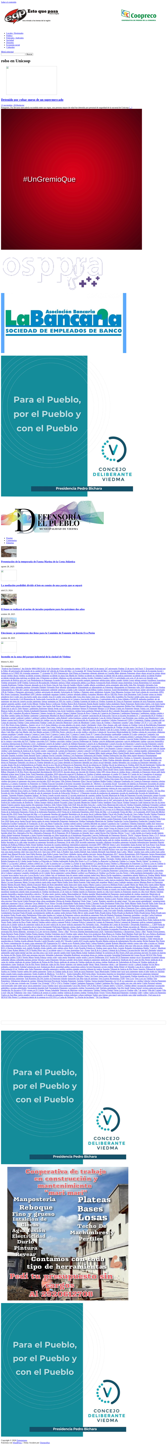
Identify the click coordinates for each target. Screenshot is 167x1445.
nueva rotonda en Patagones (151, 899)
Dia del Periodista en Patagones (119, 767)
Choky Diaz (102, 725)
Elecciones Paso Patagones (135, 779)
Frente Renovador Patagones (134, 819)
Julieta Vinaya (93, 856)
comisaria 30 (24, 737)
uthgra (133, 985)
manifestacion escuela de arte (61, 877)
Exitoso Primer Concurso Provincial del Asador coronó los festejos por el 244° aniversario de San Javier (90, 800)
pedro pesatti (89, 913)
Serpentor (72, 957)
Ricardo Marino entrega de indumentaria (112, 941)
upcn (56, 985)
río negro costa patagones (32, 943)
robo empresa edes (8, 946)
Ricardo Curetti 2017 (56, 941)
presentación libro (88, 927)
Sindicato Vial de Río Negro (28, 964)
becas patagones (117, 706)
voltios (146, 993)
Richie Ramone (149, 941)
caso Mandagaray (152, 718)
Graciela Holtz (20, 828)
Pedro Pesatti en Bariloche (123, 913)
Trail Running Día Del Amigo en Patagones (43, 978)
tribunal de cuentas (28, 981)
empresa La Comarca (10, 784)
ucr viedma (138, 981)
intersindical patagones (79, 845)
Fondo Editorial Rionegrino (91, 816)
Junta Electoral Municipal (32, 859)
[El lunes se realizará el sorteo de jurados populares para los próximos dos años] (9, 604)
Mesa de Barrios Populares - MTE (150, 887)
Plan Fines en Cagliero (30, 920)
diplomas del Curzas (133, 769)
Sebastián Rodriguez (71, 955)
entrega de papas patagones (97, 788)
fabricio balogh (53, 802)
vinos (29, 993)
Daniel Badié (123, 753)
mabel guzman (84, 875)
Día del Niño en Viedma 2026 (93, 767)
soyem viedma (107, 967)
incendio (67, 840)
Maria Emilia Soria (65, 882)
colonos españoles (8, 734)
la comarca (154, 861)
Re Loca (146, 934)
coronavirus (128, 748)
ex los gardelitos (40, 800)
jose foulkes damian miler (28, 849)
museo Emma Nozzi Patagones (61, 896)
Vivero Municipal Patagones (117, 993)
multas (64, 894)
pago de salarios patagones (35, 906)
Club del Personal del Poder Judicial (141, 730)
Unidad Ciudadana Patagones (82, 983)
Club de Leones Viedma (116, 730)
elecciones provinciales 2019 (39, 781)
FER (74, 805)
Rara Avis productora (92, 934)
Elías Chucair (86, 781)
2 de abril (90, 668)
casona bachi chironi (15, 720)
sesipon (133, 957)
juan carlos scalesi (148, 852)
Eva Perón (153, 798)
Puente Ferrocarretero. (156, 931)
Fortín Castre (122, 816)
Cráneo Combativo (118, 751)
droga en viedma (118, 772)
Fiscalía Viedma (150, 814)
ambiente (54, 690)
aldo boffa (124, 685)
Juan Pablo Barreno (34, 854)
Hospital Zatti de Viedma (64, 838)
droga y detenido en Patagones (138, 772)
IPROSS (105, 845)
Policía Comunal (72, 922)
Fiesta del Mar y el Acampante (107, 812)
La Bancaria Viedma (117, 861)
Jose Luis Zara (80, 849)
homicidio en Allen (51, 835)
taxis (123, 971)
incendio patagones (88, 842)
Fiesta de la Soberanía (156, 809)
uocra (25, 985)
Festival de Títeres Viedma (137, 807)
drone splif (155, 772)
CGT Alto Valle (155, 722)
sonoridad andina (63, 967)
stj (126, 967)
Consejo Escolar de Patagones (121, 744)
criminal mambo (140, 751)
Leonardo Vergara (8, 870)
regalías (157, 936)
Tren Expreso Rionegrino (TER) (111, 978)
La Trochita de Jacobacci (20, 866)
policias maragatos (74, 924)
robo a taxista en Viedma (154, 943)
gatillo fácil (150, 823)
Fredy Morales (14, 819)
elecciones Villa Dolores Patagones (66, 781)
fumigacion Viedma (77, 821)
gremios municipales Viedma (51, 828)
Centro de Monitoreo (81, 722)
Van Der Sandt (123, 988)
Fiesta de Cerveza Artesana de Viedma (78, 809)
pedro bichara (66, 913)
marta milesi (154, 884)
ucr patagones (127, 981)
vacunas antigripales (18, 988)
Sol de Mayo (154, 964)
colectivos (92, 732)
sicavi (138, 957)
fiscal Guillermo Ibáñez (98, 814)
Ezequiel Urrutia (150, 800)
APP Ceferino (36, 694)
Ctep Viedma (36, 753)
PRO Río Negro (69, 929)
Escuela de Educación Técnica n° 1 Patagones (71, 793)
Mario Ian (134, 884)
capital (12, 718)
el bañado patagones (102, 774)
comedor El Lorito (129, 734)
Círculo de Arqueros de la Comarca (149, 727)
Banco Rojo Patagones (77, 704)
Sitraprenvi (123, 964)
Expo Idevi (138, 800)
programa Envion (153, 929)
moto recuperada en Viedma (36, 892)
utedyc (112, 985)
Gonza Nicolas (7, 828)
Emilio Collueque (113, 781)
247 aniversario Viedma (114, 668)
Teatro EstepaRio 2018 (76, 974)
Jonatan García (93, 847)
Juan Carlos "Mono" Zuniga (128, 852)
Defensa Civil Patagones (73, 755)
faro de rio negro (158, 802)
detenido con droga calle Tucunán (136, 760)
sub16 (153, 967)
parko (41, 908)
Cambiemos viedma (147, 713)
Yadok (95, 995)
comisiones (82, 739)
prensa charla (75, 927)
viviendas (133, 993)
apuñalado (46, 694)
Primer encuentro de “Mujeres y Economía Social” (143, 927)
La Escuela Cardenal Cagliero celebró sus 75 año (29, 863)
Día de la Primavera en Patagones (68, 765)
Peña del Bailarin (107, 915)
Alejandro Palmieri (38, 687)
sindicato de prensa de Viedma (72, 962)
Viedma (96, 990)
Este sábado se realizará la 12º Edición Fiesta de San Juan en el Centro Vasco (102, 798)
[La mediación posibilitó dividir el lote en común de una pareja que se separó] (9, 580)
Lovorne (4, 875)
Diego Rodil (108, 769)
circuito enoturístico (71, 727)
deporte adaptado (29, 758)
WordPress (17, 1443)
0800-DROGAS (38, 668)
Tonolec (116, 976)
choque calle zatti (114, 725)
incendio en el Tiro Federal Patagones (136, 840)
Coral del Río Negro (95, 748)
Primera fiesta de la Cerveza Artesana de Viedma (42, 929)
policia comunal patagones (151, 922)
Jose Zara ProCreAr (33, 852)
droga (108, 772)
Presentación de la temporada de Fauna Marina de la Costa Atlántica (38, 561)
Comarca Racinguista (102, 734)
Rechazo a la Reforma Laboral (20, 936)
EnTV (144, 788)
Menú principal (7, 52)
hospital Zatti (48, 838)
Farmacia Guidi (136, 802)
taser (119, 971)
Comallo (19, 734)
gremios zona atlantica (88, 828)
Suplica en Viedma (9, 971)
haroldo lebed (6, 833)
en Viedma (43, 784)
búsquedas (155, 711)
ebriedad (4, 774)
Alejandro (141, 685)
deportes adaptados (61, 758)
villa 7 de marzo (140, 990)
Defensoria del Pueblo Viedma (96, 755)
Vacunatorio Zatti (92, 988)
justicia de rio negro (130, 859)
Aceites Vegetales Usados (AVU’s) (101, 678)
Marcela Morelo (146, 877)
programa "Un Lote (92, 929)
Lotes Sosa (158, 873)
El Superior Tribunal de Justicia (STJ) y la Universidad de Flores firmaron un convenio (94, 776)
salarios (160, 950)
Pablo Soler (153, 903)
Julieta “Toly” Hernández (109, 856)
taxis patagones (132, 971)
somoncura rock (33, 967)
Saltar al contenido (8, 2)
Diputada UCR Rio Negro (18, 772)
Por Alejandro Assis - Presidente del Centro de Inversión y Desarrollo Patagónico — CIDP (119, 924)
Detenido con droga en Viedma (30, 762)
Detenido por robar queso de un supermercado (32, 99)
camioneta (34, 715)
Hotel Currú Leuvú (83, 838)
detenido (118, 760)
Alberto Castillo (82, 685)
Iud (144, 845)
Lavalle (10, 868)
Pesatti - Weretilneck (39, 917)
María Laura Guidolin (117, 882)
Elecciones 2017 (154, 776)
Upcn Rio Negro (79, 985)
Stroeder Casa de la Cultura (139, 967)
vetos (80, 990)
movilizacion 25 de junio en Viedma (64, 892)
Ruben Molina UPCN (22, 950)
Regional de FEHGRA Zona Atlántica (34, 939)
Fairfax (100, 802)
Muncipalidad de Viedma (77, 894)
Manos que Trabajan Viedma (101, 877)
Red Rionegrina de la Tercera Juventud (109, 936)
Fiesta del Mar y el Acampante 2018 (135, 812)
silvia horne (78, 960)
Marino (4, 884)
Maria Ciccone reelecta (32, 882)
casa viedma (139, 718)
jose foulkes (12, 849)
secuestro (108, 955)
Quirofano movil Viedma (62, 934)
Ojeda (83, 901)
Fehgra (59, 805)
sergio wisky (52, 957)
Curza (79, 753)
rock (24, 948)
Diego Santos (119, 769)
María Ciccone (158, 880)
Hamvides (155, 830)
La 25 (86, 861)
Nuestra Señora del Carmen (128, 899)
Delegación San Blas (118, 755)
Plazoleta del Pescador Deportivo (96, 920)
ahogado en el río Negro (42, 685)
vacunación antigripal (146, 985)
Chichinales (91, 725)
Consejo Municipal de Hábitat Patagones (30, 746)
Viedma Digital (106, 990)
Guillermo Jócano (38, 830)
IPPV (99, 845)
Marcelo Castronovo (14, 880)
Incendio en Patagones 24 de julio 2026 (63, 842)
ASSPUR (134, 699)
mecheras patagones (113, 887)
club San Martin (21, 732)
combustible (116, 734)
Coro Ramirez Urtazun (113, 748)
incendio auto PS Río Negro (82, 840)
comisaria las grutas (86, 737)
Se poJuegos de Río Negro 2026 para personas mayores (125, 953)
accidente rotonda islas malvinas (14, 678)
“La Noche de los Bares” (84, 997)
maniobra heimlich (81, 877)
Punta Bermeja (7, 934)
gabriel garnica (76, 823)
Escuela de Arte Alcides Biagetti (14, 793)
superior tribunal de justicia (91, 969)
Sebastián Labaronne (54, 955)
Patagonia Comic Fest (103, 910)
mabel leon (95, 875)
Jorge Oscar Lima (148, 847)
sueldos (62, 969)
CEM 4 (130, 720)
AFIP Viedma (22, 683)
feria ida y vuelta (95, 805)
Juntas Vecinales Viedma (111, 859)
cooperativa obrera (8, 748)
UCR (119, 981)
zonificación (142, 995)
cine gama (41, 727)
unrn (15, 985)
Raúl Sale (138, 934)
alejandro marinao (23, 687)
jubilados (72, 854)
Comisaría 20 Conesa (10, 737)
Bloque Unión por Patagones (121, 708)
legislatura (75, 868)
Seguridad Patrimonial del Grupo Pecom (128, 955)
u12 (115, 981)
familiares (108, 802)
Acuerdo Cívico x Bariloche (64, 680)
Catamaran (29, 720)
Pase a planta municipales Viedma (149, 908)
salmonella (5, 953)
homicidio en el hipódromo (70, 835)
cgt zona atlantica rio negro (69, 725)
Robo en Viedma (95, 946)
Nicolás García (158, 896)
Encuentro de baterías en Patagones (132, 784)
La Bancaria (103, 861)
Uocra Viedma (48, 985)
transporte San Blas (76, 978)
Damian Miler (94, 753)
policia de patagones (26, 924)
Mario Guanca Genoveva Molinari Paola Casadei (109, 884)
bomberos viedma (73, 711)
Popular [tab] (9, 538)
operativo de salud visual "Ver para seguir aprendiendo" (129, 901)
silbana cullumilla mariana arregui (23, 960)
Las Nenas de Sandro (106, 866)
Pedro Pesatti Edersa (103, 913)
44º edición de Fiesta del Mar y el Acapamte (65, 671)
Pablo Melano (130, 903)
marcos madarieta (117, 880)
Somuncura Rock (48, 967)
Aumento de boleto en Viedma (92, 701)
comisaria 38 (47, 737)
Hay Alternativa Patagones (40, 833)
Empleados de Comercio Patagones (136, 781)
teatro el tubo (144, 971)
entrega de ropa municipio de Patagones (125, 788)
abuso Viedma (19, 675)
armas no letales (155, 694)
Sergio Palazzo (40, 957)
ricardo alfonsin (27, 941)
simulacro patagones (91, 960)
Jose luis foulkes (46, 849)
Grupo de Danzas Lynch (119, 828)
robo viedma (155, 946)
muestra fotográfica (9, 894)
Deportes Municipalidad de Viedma (84, 758)
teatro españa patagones (22, 974)
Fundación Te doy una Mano (41, 823)
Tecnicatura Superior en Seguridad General (114, 974)
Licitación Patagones (109, 870)
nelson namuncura (143, 896)
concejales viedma (63, 741)
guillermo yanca (80, 830)
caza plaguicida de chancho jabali (86, 720)
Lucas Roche (33, 875)
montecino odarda (17, 892)
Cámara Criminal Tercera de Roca (76, 713)
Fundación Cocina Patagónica (126, 821)
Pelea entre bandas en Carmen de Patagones (55, 915)
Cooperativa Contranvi (122, 746)
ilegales (30, 840)
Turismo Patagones (68, 981)
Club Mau (10, 732)
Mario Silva (143, 884)
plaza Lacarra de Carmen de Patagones (66, 920)
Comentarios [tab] (11, 540)
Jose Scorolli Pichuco (106, 849)
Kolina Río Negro (76, 861)
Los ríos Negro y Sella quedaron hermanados (134, 873)
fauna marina (26, 805)
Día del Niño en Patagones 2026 (46, 767)
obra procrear (6, 901)
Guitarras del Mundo (96, 830)
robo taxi (128, 946)
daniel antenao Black (109, 753)
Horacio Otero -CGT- (151, 835)
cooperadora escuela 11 (57, 746)
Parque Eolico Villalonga (80, 908)
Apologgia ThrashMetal (20, 694)
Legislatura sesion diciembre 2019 (114, 868)
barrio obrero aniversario (20, 706)
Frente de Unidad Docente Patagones (59, 819)
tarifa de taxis (67, 971)
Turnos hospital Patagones (102, 981)
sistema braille (82, 964)
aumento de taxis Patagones (144, 701)
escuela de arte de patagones (39, 793)
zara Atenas (103, 995)
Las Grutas (65, 866)
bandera (102, 704)
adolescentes (105, 680)
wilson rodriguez (85, 995)
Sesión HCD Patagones (119, 957)
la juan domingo (86, 863)
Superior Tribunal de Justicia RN (151, 969)
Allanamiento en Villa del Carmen (15, 690)
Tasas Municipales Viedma (105, 971)
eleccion (134, 776)
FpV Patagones (134, 816)
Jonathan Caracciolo (107, 847)
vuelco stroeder (36, 995)
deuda (10, 765)
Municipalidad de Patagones (107, 894)
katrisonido (63, 861)
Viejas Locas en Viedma (123, 990)
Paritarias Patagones (9, 908)
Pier (69, 917)
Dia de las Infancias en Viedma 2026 (124, 765)
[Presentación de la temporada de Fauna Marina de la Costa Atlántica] (9, 556)
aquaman (55, 694)
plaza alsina (45, 920)
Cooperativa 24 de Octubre (101, 746)
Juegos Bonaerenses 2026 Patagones (133, 854)
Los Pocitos (110, 873)
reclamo (57, 936)
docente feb (84, 772)
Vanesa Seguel (136, 988)
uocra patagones (34, 985)
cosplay (43, 751)
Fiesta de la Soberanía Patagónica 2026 (78, 812)
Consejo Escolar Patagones (145, 744)
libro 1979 (96, 870)
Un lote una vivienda (17, 983)
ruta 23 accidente (49, 950)
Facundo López (66, 802)
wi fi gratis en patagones (53, 995)
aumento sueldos (14, 704)
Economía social (13, 45)
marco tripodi (91, 880)
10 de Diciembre (53, 668)
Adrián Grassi (128, 680)
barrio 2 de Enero (152, 704)
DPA (104, 772)
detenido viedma (111, 762)
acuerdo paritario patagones (88, 680)
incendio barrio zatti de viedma (107, 840)
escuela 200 (121, 791)
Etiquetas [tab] (10, 543)
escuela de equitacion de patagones (104, 793)
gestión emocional (26, 826)
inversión (93, 845)
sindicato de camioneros (110, 960)
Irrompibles (125, 845)
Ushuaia (105, 985)
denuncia (141, 755)
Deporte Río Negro (45, 758)
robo (141, 943)
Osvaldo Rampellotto (64, 903)
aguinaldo (156, 683)
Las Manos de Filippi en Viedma (83, 866)
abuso (138, 673)
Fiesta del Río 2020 (9, 814)
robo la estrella (108, 946)
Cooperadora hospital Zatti (79, 746)
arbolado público (80, 694)
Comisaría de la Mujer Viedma (65, 737)
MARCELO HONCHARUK (35, 880)
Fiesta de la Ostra (139, 809)
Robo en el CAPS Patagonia (28, 946)
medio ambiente (128, 887)
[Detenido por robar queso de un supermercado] (31, 94)
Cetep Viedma (134, 722)
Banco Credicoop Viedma (56, 704)
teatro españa (6, 974)
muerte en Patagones (87, 892)
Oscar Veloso (49, 903)
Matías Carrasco (54, 887)
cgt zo (37, 725)
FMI (60, 816)
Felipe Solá (67, 805)
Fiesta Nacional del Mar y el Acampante (34, 814)
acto (128, 678)
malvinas (29, 877)
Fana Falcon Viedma (120, 802)
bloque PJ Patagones (88, 708)
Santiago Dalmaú (95, 953)
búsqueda (146, 711)
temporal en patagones (141, 974)
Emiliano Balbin (99, 781)
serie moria (62, 957)
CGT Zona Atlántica (49, 725)
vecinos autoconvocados (152, 988)
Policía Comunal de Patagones (126, 922)
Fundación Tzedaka (61, 823)
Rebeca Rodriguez (157, 934)
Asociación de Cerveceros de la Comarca (63, 699)
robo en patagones (65, 946)
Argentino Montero (96, 694)
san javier (49, 953)
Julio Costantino (14, 859)
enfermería (150, 786)
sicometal (155, 957)
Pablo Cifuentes (92, 903)
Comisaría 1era (153, 734)
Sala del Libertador (148, 950)
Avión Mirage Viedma (36, 704)
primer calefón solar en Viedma (109, 927)
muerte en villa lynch (105, 892)
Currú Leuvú (70, 753)
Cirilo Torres (21, 730)
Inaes (36, 840)
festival (88, 807)
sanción (56, 953)
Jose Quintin (92, 849)
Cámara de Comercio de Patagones (105, 713)
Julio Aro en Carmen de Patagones (146, 856)
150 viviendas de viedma (70, 668)
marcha (51, 880)
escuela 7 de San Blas (156, 791)
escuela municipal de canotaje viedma (85, 795)
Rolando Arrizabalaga (134, 948)
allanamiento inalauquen (40, 690)
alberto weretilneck (97, 685)
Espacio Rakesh (52, 798)
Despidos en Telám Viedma (103, 760)
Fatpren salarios (13, 805)
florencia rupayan (50, 816)
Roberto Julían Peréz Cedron (85, 943)
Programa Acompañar (110, 929)
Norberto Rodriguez (96, 899)
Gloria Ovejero (110, 826)
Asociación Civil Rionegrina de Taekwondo (27, 699)
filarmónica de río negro (78, 814)
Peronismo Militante (22, 917)
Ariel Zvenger (142, 694)
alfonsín (63, 687)
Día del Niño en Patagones (21, 767)
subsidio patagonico (51, 969)
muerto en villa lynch (140, 892)
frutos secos (14, 821)
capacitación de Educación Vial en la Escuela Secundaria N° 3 (114, 715)
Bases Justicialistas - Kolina (67, 706)
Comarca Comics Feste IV (82, 734)
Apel (133, 692)
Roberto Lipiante (104, 943)
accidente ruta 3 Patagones (39, 678)
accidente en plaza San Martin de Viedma (67, 675)
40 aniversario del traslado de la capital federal (27, 671)
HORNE (4, 838)
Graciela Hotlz (32, 828)
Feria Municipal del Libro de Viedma (117, 805)
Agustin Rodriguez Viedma (12, 685)
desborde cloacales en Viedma (28, 760)
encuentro (77, 784)
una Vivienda (31, 983)
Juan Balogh (111, 852)
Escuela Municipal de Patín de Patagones (119, 795)
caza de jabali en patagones (61, 720)
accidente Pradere (154, 675)
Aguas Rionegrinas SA (142, 683)
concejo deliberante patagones (111, 741)
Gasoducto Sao (113, 823)
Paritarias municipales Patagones (145, 906)
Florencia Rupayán (35, 816)
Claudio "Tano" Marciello (79, 730)
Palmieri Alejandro (76, 906)
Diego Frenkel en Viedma (91, 769)
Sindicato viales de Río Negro (53, 964)
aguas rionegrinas (125, 683)
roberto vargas (133, 943)
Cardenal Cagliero (23, 718)
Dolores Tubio (95, 772)
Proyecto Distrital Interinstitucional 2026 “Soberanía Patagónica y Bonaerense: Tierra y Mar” (108, 931)
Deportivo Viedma (106, 758)
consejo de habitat (53, 744)
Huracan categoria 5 (129, 838)
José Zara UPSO (49, 852)
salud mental (20, 953)
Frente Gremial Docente (85, 819)
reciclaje (37, 936)
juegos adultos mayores (86, 854)
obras (38, 901)
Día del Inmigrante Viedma (150, 765)
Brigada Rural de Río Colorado (107, 711)
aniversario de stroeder (51, 692)
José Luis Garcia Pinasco (63, 849)
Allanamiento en (84, 687)
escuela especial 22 (62, 795)
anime (143, 690)
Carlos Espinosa (74, 718)
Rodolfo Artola (39, 948)
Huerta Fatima (97, 838)
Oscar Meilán (38, 903)
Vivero (102, 993)
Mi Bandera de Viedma (45, 889)
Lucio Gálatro (45, 875)
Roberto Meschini (119, 943)
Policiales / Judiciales (15, 38)
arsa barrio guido (30, 697)
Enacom (51, 784)
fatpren (4, 805)
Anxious (127, 692)
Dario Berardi (29, 755)
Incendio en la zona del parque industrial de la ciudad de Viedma (36, 656)
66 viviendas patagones (29, 673)
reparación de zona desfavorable (112, 939)
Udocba (147, 981)
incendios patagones (120, 842)
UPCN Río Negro (94, 985)
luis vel (54, 875)
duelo (162, 772)
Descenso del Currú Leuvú (52, 760)
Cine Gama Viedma (54, 727)
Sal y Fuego (85, 950)
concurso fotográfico (155, 741)
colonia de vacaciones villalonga (151, 732)
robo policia (119, 946)
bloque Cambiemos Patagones (34, 708)
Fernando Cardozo (158, 805)
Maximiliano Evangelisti (94, 887)
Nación (78, 896)
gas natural (102, 823)
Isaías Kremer (136, 845)
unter (20, 985)
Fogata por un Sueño (71, 816)
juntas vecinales (93, 859)
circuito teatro (128, 727)
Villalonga (18, 993)
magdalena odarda (130, 875)
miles (148, 889)
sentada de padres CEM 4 (11, 957)
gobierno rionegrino (125, 826)
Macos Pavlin (106, 875)
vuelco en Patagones (157, 993)
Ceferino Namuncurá (118, 720)
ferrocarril (20, 807)
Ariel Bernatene (129, 694)
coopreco (41, 748)
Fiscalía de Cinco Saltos (133, 814)
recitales (49, 936)
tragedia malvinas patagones (12, 978)
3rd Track (139, 668)
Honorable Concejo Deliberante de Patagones (101, 835)
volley (140, 993)
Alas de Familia (69, 685)
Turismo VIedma (84, 981)
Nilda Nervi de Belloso (22, 899)
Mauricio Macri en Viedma (73, 887)
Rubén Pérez (36, 950)
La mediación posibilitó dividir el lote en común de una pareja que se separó (41, 585)
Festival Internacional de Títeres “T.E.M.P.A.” (20, 809)
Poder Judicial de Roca (16, 922)
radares (80, 934)
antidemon (99, 692)
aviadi (24, 704)
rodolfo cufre (51, 948)
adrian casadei (116, 680)
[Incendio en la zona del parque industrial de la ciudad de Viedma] (9, 652)
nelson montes (130, 896)
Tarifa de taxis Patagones (83, 971)
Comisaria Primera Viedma (145, 737)
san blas (29, 953)
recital (43, 936)
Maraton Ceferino (121, 877)
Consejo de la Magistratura (97, 744)
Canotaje (84, 715)
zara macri (112, 995)
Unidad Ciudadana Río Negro (107, 983)
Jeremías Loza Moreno (64, 847)
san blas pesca (39, 953)
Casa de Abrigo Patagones (110, 718)
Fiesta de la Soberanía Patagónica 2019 (45, 812)
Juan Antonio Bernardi (96, 852)
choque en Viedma (129, 725)
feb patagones (37, 805)
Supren (20, 971)
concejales (151, 739)
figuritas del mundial (59, 814)
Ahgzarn (27, 685)
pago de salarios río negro (57, 906)
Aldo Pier (132, 685)
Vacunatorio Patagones (58, 988)
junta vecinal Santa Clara (76, 859)
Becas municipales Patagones (99, 706)
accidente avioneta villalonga (37, 675)
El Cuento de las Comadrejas (140, 774)
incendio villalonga (104, 842)
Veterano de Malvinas (69, 990)
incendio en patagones (37, 842)
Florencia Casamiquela (17, 816)
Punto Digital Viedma (23, 934)
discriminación (46, 772)
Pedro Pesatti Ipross (142, 913)
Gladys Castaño (96, 826)
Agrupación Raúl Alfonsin (107, 683)
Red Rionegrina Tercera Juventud (139, 936)
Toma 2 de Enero (91, 976)
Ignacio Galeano (20, 840)
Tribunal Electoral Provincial (48, 981)
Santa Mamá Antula (79, 953)
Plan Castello (15, 920)
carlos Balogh (61, 718)
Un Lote (4, 983)
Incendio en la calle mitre (17, 842)
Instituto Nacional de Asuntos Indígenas (53, 845)
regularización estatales (88, 939)
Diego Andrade (74, 769)
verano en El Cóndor (35, 990)
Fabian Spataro (40, 802)
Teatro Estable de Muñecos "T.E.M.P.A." (49, 974)
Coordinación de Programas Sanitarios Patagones (66, 748)
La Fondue (66, 863)
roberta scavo (67, 943)
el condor (114, 774)
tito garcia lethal (60, 976)
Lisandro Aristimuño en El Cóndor (36, 873)
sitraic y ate (113, 964)
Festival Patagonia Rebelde (51, 809)
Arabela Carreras (66, 694)
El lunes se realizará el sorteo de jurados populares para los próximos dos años (43, 609)
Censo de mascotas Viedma (12, 722)
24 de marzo (99, 668)
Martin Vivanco (24, 887)
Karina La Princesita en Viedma (45, 861)
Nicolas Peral (6, 899)
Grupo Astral (103, 828)
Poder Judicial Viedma (35, 922)
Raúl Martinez (128, 934)
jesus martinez (80, 847)
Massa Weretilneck (39, 887)
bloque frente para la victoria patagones (64, 708)
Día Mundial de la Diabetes (34, 769)
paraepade (112, 906)
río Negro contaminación (11, 943)
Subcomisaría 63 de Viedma (12, 969)
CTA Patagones (23, 753)
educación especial (66, 774)
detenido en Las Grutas (53, 762)
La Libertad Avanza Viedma (105, 863)
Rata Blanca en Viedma (111, 934)
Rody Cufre (74, 948)
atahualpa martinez (146, 699)
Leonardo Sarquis (150, 868)
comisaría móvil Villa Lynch (106, 737)
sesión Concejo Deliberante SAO (95, 957)
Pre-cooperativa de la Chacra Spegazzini (35, 927)
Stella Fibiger (119, 967)
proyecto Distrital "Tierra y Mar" (56, 931)
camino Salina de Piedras (19, 715)
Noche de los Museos (41, 899)
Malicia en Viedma (146, 875)
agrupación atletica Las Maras (83, 683)
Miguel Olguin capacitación (84, 889)
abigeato (93, 673)
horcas (162, 835)
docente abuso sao (71, 772)
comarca (27, 734)
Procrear (80, 929)
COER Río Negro (57, 732)
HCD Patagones (58, 833)
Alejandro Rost (53, 687)
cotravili (87, 751)
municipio (145, 894)
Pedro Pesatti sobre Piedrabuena (23, 915)
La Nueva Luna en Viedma (152, 863)
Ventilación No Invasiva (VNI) (13, 990)
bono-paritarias (87, 711)
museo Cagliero (41, 896)
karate (29, 861)
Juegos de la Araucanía (24, 856)
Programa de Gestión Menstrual (132, 929)
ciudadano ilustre (34, 730)
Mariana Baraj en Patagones (151, 882)
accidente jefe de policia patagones (118, 675)
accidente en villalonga (93, 675)
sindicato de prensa (23, 962)
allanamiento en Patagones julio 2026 (129, 687)
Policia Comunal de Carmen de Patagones (96, 922)
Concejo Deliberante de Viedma (85, 741)
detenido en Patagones (72, 762)
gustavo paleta (134, 830)
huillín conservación (112, 838)
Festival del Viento (155, 807)
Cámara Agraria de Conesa (51, 713)
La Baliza (94, 861)
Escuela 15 (111, 791)
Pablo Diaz (119, 903)
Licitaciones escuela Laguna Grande (133, 870)
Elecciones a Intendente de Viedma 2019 (41, 779)
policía (48, 922)
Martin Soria (13, 887)
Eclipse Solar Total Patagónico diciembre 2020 (38, 774)
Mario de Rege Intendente (52, 884)
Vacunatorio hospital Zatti (37, 988)
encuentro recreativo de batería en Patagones (104, 786)
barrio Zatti (51, 706)
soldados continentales (10, 967)
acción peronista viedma (77, 678)
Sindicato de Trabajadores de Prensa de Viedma (127, 962)
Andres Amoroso (104, 690)
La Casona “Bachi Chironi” (137, 861)
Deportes (10, 42)
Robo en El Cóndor (49, 946)
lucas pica (23, 875)
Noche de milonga (57, 899)
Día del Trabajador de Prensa (144, 767)
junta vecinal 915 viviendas (54, 859)
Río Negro (160, 941)
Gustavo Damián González (116, 830)
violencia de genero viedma (75, 993)
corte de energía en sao (142, 748)
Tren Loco (130, 978)
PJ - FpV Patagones (121, 917)
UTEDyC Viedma (123, 985)
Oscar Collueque (25, 903)
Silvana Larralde (66, 960)
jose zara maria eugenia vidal (13, 852)
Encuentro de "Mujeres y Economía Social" (100, 784)
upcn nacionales (65, 985)
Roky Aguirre (118, 948)
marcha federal (79, 880)
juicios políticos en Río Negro (74, 856)
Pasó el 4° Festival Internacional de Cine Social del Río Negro (26, 910)
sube (26, 969)
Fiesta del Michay (157, 812)
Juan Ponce (63, 854)
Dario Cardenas (42, 755)
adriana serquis (141, 680)
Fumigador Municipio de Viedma (99, 821)
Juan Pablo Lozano (51, 854)
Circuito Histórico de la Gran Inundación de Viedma (100, 727)
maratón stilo (134, 877)
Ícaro (140, 838)
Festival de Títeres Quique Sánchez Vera (108, 807)
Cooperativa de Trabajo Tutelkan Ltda (148, 746)
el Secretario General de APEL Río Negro (41, 776)
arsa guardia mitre (69, 697)
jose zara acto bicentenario (134, 849)
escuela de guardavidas (129, 793)
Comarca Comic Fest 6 (40, 734)
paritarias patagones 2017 (28, 908)
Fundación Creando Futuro (150, 821)
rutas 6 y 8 (61, 950)
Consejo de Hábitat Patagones (73, 744)
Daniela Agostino (16, 755)
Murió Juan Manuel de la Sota (22, 896)
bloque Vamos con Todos (144, 708)
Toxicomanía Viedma (128, 976)
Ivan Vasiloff (6, 847)
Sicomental (146, 957)
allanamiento (72, 687)
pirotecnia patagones (88, 917)
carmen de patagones (90, 718)
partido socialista (98, 908)
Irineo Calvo (115, 845)
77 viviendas (45, 673)
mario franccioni (70, 884)
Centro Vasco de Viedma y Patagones (105, 722)
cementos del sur (158, 720)
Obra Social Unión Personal (24, 901)
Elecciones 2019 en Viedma (12, 779)
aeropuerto (12, 683)
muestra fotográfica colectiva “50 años (33, 894)
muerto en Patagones (122, 892)
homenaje (16, 835)
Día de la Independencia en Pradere (28, 765)
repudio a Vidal (146, 939)
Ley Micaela (82, 870)
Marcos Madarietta (132, 880)
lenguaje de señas (135, 868)
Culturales (10, 47)
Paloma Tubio (90, 906)
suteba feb (27, 971)
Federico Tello (50, 805)
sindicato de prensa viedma (96, 962)
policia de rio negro (58, 924)
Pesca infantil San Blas (58, 917)
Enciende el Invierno (64, 784)
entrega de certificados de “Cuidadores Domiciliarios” (63, 788)
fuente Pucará (25, 821)
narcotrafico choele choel (113, 896)
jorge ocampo (122, 847)
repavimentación (132, 939)
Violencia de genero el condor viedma (47, 993)
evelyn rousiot (28, 800)
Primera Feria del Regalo (11, 929)
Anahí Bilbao (91, 690)
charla (83, 725)
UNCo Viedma (63, 983)
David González (55, 755)
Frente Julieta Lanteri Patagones (108, 819)
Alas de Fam (57, 685)
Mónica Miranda (157, 889)
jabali (14, 847)
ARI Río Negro (116, 694)
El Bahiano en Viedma (83, 774)
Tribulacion (15, 981)
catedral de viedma (41, 720)
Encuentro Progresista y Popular (72, 786)
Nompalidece (71, 899)
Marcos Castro (103, 880)
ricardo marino (89, 941)
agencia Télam (64, 683)
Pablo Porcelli (142, 903)
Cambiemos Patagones (129, 713)
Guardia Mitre (135, 828)
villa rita (10, 993)
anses (92, 692)
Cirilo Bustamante (8, 730)
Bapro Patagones (127, 704)
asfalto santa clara (141, 697)
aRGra (107, 694)
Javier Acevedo (23, 847)
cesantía (124, 722)
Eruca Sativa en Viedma (28, 791)
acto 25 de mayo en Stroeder (142, 678)
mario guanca (83, 884)
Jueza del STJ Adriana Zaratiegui (47, 856)
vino (25, 993)
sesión (78, 957)
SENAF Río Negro (154, 955)
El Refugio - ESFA (15, 776)
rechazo (4, 936)
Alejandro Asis (151, 685)
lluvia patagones (57, 873)
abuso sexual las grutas (150, 673)
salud (12, 953)
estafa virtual (65, 798)
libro (89, 870)
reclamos (75, 936)
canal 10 (77, 715)
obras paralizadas (48, 901)
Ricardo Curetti (40, 941)
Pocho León (116, 920)
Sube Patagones (35, 969)
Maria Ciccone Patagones (11, 882)
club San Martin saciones (39, 732)
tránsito (64, 978)
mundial (92, 894)
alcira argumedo (112, 685)
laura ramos (152, 866)
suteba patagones (39, 971)
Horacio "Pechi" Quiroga (130, 835)
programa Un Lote (34, 931)
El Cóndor (123, 774)
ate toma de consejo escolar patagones (25, 701)
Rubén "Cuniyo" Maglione (154, 948)
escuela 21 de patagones (136, 791)
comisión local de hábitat (67, 739)
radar (75, 934)
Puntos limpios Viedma (41, 934)
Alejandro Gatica (8, 687)
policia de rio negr (42, 924)
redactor (21, 105)
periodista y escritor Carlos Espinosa (147, 915)
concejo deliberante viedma (135, 741)
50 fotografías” (127, 671)
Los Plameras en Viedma (95, 873)
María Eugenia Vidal (81, 882)
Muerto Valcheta (156, 892)
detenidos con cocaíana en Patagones (133, 762)
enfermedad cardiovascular (134, 786)
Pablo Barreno (80, 903)
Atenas (44, 701)
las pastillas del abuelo (125, 866)
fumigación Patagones (59, 821)
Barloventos (140, 704)
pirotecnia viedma (104, 917)
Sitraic (91, 964)
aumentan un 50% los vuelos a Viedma (64, 701)
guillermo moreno (53, 830)
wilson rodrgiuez (71, 995)
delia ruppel (132, 755)
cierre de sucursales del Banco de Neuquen (18, 727)
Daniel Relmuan (148, 753)
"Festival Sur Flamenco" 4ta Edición (16, 668)
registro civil (56, 939)
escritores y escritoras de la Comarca (91, 791)
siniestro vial (71, 964)
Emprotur (23, 784)
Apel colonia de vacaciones (147, 692)
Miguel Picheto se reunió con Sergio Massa (114, 889)
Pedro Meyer (77, 913)
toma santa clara (105, 976)
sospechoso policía (78, 967)
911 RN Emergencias (59, 673)
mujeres (58, 894)
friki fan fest (151, 819)
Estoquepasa (22, 1440)
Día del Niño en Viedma (70, 767)
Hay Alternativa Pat (21, 833)
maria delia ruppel (49, 882)
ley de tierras (71, 870)
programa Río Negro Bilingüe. (13, 931)
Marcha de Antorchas (64, 880)
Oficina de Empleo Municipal (68, 901)
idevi (10, 840)
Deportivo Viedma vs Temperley (128, 758)
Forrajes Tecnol (109, 816)
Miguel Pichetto (138, 889)
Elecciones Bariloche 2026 (70, 779)
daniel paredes (135, 753)
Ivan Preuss (160, 845)
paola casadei (101, 906)
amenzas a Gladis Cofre (68, 690)
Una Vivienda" (44, 983)
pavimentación (39, 913)
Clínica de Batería (98, 730)
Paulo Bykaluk (26, 913)
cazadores (105, 720)
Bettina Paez (130, 706)
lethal (18, 870)
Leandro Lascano (33, 868)
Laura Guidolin (141, 866)
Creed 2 (130, 751)
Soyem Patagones (93, 967)
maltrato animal (18, 877)
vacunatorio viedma (76, 988)
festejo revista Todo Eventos (35, 807)
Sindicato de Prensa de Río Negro (45, 962)
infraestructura (143, 842)
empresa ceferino (158, 781)
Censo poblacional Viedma (35, 722)
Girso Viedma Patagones (44, 826)
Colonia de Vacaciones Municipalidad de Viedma (117, 732)
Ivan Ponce (150, 845)
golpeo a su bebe (155, 826)
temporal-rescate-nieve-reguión (36, 976)
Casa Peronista (127, 718)
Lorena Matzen (71, 873)
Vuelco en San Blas (9, 995)
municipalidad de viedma (130, 894)
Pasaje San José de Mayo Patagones (120, 908)
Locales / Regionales (14, 33)
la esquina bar (55, 863)
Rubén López (6, 950)
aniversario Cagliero (33, 692)
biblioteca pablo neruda (145, 706)
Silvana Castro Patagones (48, 960)
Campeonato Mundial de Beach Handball (56, 715)
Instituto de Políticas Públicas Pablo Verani (18, 845)
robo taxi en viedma (141, 946)
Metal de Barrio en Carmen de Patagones (18, 889)
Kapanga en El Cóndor (16, 861)
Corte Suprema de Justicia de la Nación (24, 751)
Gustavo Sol (146, 830)
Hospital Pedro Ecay (33, 838)
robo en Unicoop (80, 946)
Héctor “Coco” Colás (127, 833)
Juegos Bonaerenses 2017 (107, 854)
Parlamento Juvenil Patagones (57, 908)
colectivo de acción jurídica (76, 732)
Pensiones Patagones (122, 915)
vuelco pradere (24, 995)
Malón (157, 875)
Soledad (23, 967)
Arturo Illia (110, 697)
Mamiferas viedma (41, 877)
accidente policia (139, 675)
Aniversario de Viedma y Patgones (75, 692)
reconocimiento (86, 936)
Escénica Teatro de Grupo (48, 791)
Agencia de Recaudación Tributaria (43, 683)
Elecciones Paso (117, 779)
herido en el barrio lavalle (146, 833)
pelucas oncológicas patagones (86, 915)
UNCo (53, 983)
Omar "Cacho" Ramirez (96, 901)
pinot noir (76, 917)
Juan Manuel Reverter (16, 854)
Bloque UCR (103, 708)
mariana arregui (132, 882)
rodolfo (30, 948)
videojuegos (88, 990)
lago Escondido (53, 866)
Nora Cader (82, 899)
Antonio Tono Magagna (113, 692)
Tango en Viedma (54, 971)
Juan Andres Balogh (78, 852)
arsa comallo (43, 697)
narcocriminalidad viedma (92, 896)
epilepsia (13, 791)
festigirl (82, 807)
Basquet (82, 706)
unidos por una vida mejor (131, 983)
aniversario (150, 690)
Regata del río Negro (9, 939)
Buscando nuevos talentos (131, 711)
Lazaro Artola (19, 868)
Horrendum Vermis (17, 838)
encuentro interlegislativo (48, 786)
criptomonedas (154, 751)
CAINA (4, 713)
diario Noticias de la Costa (56, 769)
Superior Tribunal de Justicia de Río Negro (120, 969)
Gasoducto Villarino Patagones (133, 823)
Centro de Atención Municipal (59, 722)
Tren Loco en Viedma (144, 978)
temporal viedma (16, 976)
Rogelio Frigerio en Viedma (90, 948)
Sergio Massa (28, 957)
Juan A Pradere (63, 852)
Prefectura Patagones (61, 927)
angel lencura (134, 690)
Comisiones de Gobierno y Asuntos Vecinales (106, 739)
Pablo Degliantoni (107, 903)
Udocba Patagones (158, 981)
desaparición (147, 758)
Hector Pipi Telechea (108, 833)
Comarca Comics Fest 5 (61, 734)
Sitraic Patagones (101, 964)
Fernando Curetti (8, 807)
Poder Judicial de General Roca (134, 920)
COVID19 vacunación (100, 751)
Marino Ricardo (14, 884)
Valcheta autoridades (108, 988)
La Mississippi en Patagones (129, 863)
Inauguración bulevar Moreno (51, 840)
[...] (130, 107)
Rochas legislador (14, 948)
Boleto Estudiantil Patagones (36, 711)
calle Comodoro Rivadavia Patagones (23, 713)
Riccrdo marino (135, 941)
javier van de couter (46, 847)
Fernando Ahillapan (141, 805)
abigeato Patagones (127, 673)
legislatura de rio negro (89, 868)
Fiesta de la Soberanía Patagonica (15, 812)
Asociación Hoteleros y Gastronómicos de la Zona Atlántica (105, 699)
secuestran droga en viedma (92, 955)
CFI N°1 (144, 722)
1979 (83, 668)
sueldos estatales (72, 969)
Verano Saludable (52, 990)
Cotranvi (80, 751)
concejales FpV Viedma (46, 741)
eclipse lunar (14, 774)
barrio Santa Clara (38, 706)
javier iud (34, 847)
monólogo (5, 892)
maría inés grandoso (99, 882)
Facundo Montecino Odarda (85, 802)
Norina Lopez (110, 899)
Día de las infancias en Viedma (95, 765)
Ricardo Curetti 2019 (74, 941)
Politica (9, 35)
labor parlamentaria (39, 866)
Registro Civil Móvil (70, 939)
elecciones (142, 776)
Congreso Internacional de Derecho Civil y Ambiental (23, 744)
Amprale (81, 690)
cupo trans (46, 753)
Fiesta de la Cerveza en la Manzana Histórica (113, 809)
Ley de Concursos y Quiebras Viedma (49, 870)
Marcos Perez (146, 880)
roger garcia (107, 948)
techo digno (91, 974)
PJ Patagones (134, 917)
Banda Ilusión (93, 704)
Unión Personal (148, 983)
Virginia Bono (93, 993)
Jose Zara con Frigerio (155, 849)
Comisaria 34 (35, 737)
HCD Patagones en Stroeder (77, 833)
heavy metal (95, 833)
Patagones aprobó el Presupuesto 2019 (77, 910)
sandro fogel (65, 953)
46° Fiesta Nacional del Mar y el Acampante (102, 671)
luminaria (61, 875)
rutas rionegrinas (73, 950)
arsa (21, 697)
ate (156, 699)
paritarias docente (124, 906)
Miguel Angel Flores (63, 889)
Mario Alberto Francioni (31, 884)
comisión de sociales (48, 739)
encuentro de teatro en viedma (25, 786)
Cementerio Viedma (142, 720)
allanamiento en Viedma (155, 687)
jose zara (119, 849)
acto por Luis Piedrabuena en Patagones (36, 680)
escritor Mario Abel (68, 791)
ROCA (4, 948)
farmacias (147, 802)
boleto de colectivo (16, 711)
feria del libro (82, 805)
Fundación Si (22, 823)
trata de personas (91, 978)
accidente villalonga (58, 678)
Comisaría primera (126, 737)
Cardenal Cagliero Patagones (43, 718)
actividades (121, 678)
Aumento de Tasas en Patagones (119, 701)
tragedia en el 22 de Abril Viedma (152, 976)
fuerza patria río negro (41, 821)
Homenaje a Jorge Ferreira (32, 835)
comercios (142, 734)
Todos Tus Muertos (76, 976)
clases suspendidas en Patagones (55, 730)
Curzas (85, 753)
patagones (57, 910)
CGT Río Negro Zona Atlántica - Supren (18, 725)
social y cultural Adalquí (138, 964)
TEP (52, 976)
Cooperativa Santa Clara (27, 748)
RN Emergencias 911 (52, 943)
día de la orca (48, 765)
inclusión (133, 842)
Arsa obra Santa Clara (86, 697)
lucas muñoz (14, 875)
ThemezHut (45, 1443)
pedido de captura (53, 913)
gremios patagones (70, 828)
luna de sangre (72, 875)
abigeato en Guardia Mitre (108, 673)
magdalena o (117, 875)
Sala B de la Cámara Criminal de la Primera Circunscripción (115, 950)
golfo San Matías (140, 826)
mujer (51, 894)
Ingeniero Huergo (157, 842)
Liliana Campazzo (13, 873)
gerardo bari (13, 826)
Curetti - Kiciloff (58, 753)
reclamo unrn (66, 936)
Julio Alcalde (125, 856)
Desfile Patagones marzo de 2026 (77, 760)
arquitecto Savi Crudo (10, 697)
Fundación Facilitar (9, 823)
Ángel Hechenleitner (120, 690)
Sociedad (10, 40)
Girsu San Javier (62, 826)
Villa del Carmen (155, 990)
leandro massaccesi (48, 868)
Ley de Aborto (27, 870)
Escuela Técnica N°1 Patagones (32, 798)
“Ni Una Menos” (102, 997)
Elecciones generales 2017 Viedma (95, 779)
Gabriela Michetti (90, 823)
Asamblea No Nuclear (124, 697)
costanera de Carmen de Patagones (61, 751)
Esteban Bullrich (141, 798)
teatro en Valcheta (157, 971)
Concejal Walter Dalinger (136, 739)
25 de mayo (130, 668)
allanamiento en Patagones (103, 687)
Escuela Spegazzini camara (147, 795)
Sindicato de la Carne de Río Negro (135, 960)
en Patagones (32, 784)
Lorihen (81, 873)
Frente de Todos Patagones (32, 819)
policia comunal (57, 922)
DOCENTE (58, 772)
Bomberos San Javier (57, 711)
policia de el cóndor (9, 924)
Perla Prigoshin (7, 917)
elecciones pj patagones (17, 781)
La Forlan (75, 863)
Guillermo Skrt (67, 830)
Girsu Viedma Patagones (79, 826)
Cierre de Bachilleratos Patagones (152, 725)
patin (114, 910)
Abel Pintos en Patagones (79, 673)
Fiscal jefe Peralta (115, 814)
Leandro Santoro (64, 868)
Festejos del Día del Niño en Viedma (63, 807)
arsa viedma (100, 697)
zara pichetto (122, 995)
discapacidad (34, 772)
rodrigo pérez (62, 948)
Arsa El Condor (54, 697)
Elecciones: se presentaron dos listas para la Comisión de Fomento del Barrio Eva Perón (48, 633)
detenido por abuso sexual (93, 762)
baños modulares (113, 704)
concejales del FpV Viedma (24, 741)
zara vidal (132, 995)
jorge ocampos (134, 847)
